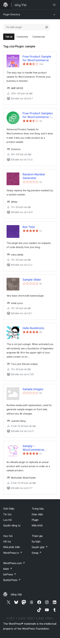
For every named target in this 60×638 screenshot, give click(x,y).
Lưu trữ (7, 519)
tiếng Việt (16, 594)
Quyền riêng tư (11, 525)
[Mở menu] (55, 5)
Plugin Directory (11, 14)
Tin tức (7, 514)
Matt (7, 568)
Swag (36, 552)
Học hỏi (7, 536)
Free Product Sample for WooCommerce (37, 58)
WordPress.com (14, 563)
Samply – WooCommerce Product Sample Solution (33, 448)
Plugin (35, 519)
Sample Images (33, 389)
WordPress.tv (12, 552)
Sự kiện (36, 541)
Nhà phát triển (11, 547)
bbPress (9, 574)
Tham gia (37, 536)
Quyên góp (40, 547)
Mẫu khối (37, 525)
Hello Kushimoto (33, 328)
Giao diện (37, 514)
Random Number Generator (34, 176)
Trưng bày (38, 508)
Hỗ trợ (7, 541)
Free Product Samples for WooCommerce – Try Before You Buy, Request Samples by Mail (38, 115)
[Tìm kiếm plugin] (46, 27)
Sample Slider (32, 279)
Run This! (29, 227)
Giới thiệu (8, 508)
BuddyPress (12, 580)
